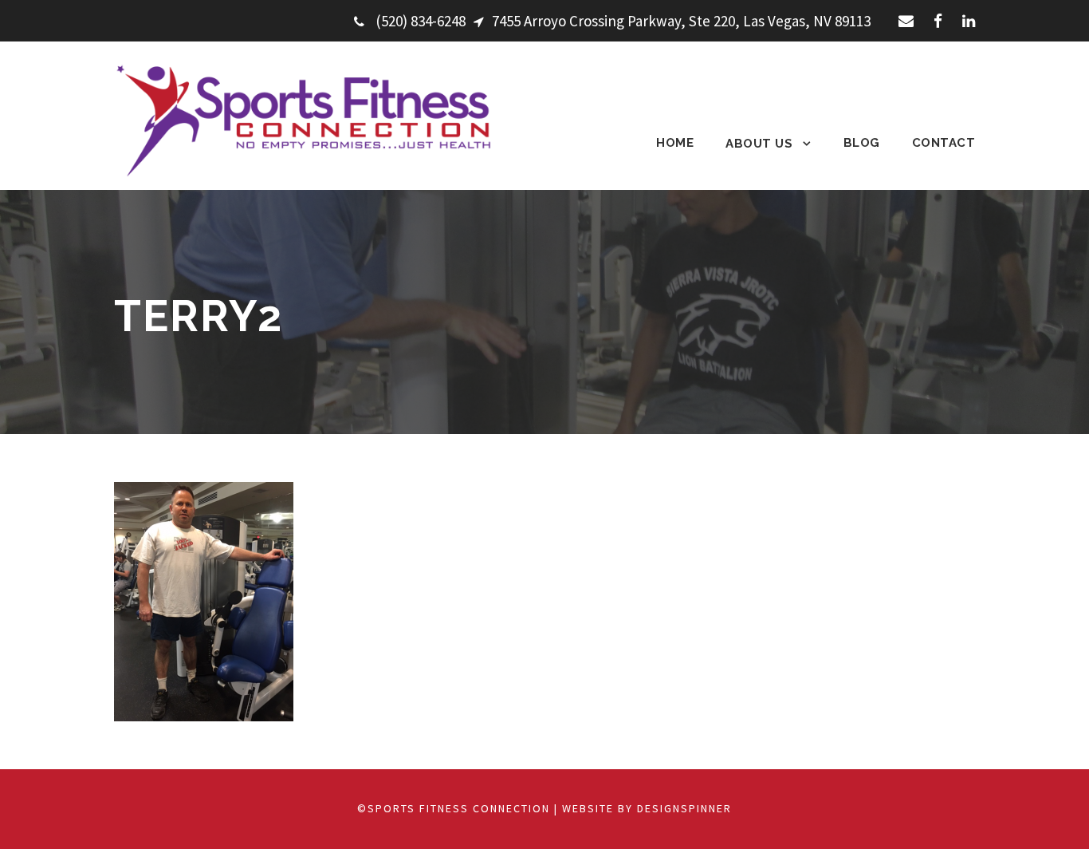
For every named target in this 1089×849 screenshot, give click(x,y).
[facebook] (938, 20)
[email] (906, 20)
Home (675, 143)
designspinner (684, 808)
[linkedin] (968, 20)
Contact (944, 143)
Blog (861, 143)
